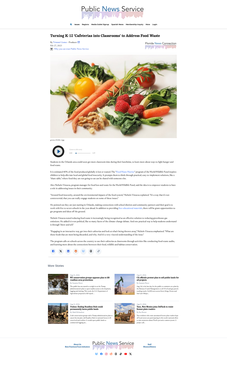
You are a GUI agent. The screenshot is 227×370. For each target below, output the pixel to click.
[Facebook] (101, 354)
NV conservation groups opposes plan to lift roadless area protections (90, 278)
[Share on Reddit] (76, 251)
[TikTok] (120, 354)
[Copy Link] (98, 251)
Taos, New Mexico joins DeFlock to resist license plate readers (155, 308)
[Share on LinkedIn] (68, 251)
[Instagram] (106, 354)
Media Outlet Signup (100, 24)
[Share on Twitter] (60, 251)
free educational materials (130, 208)
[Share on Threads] (91, 251)
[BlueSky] (96, 354)
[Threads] (115, 354)
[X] (130, 354)
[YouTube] (125, 354)
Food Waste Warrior (125, 172)
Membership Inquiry (134, 24)
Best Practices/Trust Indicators (77, 347)
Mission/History (149, 347)
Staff (149, 344)
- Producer (65, 42)
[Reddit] (111, 354)
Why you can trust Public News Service (71, 49)
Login (154, 24)
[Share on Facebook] (53, 251)
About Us (77, 344)
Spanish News (117, 24)
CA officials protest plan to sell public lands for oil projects (158, 278)
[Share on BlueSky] (83, 251)
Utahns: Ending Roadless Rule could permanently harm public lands (86, 308)
